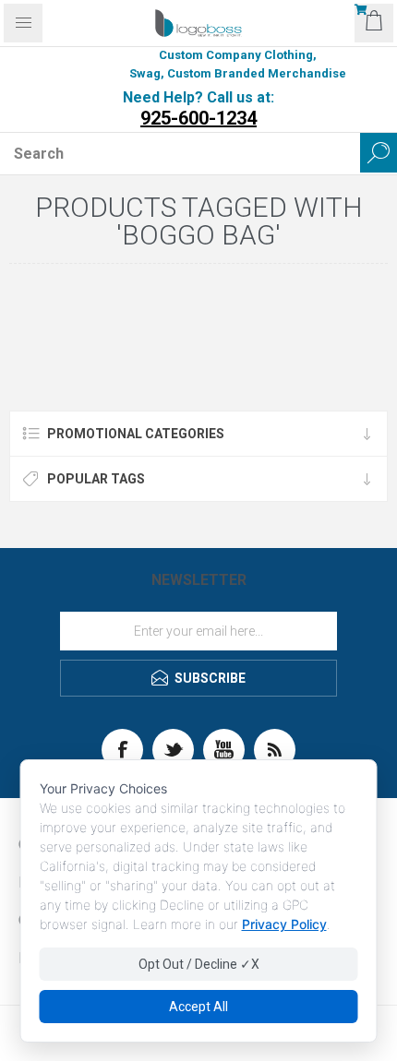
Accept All (198, 1006)
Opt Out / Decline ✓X (198, 964)
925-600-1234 (198, 118)
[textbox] (180, 153)
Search (378, 153)
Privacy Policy (284, 924)
